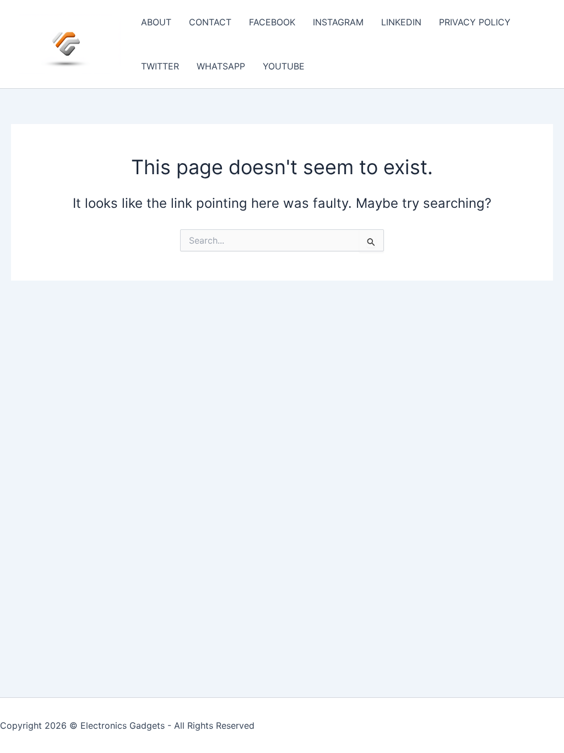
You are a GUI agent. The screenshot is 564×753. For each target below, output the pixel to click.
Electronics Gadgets (122, 725)
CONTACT (210, 22)
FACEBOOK (272, 22)
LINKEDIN (401, 22)
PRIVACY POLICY (475, 22)
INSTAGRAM (338, 22)
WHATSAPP (221, 66)
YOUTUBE (284, 66)
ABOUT (156, 22)
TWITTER (160, 66)
